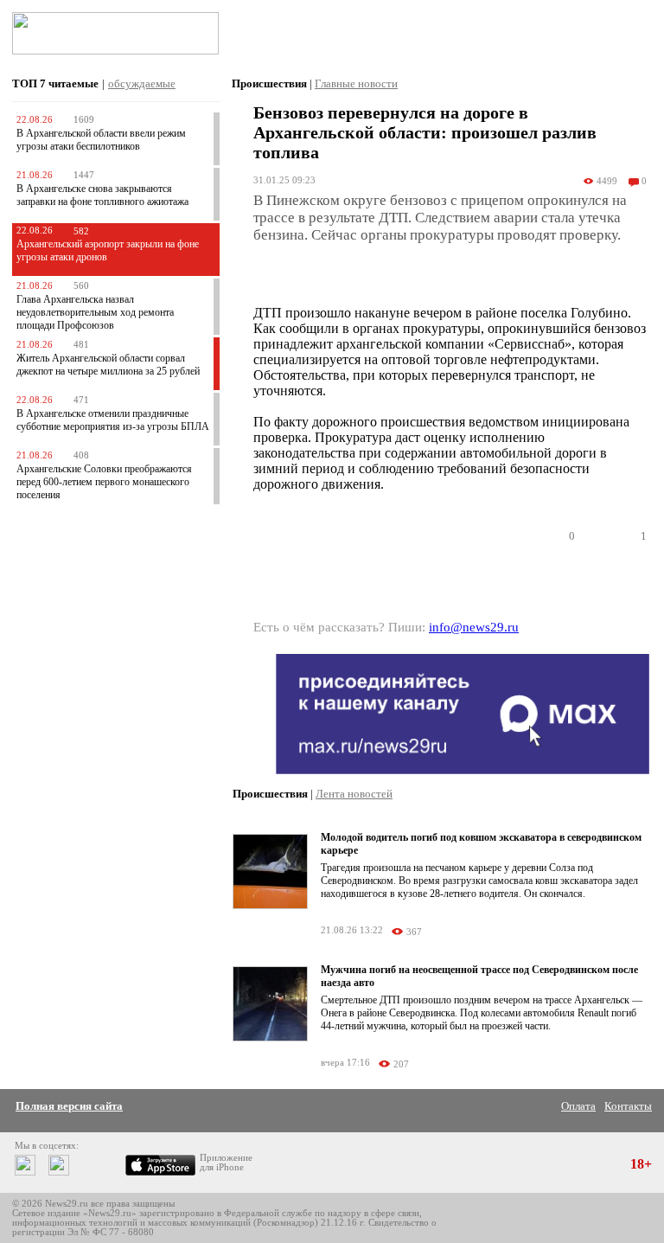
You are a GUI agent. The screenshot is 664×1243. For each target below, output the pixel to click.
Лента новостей (354, 793)
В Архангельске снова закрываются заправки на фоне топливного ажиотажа (102, 195)
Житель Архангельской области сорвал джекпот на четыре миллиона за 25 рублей (108, 364)
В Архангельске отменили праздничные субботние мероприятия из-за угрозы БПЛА (112, 419)
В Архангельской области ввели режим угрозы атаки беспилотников (101, 139)
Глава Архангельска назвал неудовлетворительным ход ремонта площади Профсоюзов (95, 312)
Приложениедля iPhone (226, 1162)
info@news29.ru (474, 627)
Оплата (578, 1105)
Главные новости (356, 83)
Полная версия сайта (69, 1105)
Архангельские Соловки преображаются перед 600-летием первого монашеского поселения (104, 482)
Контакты (628, 1105)
